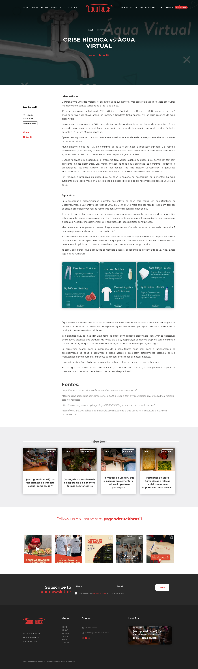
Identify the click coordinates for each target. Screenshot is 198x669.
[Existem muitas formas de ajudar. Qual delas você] (38, 549)
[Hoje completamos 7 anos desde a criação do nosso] (129, 549)
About (65, 630)
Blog (64, 639)
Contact (66, 643)
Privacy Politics (99, 593)
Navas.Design (69, 662)
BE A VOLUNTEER (31, 638)
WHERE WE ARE (30, 641)
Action (65, 633)
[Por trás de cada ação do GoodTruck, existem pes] (68, 549)
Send (162, 587)
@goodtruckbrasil (123, 519)
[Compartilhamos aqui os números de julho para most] (99, 549)
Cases (65, 636)
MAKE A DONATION (31, 634)
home (64, 627)
